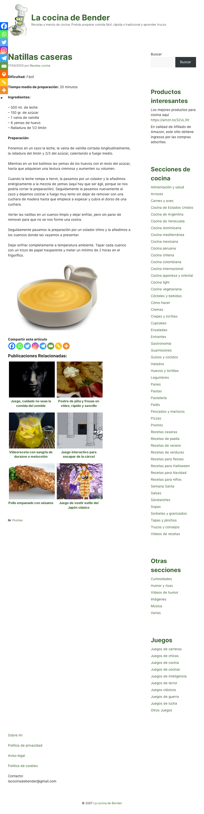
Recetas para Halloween (170, 466)
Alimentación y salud (167, 187)
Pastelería (159, 398)
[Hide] (1, 98)
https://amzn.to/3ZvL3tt (170, 120)
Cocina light (160, 282)
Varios (156, 613)
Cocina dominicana (166, 228)
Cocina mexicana (164, 242)
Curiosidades (161, 579)
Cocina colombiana (166, 262)
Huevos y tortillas (165, 371)
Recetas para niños (166, 479)
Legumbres (160, 378)
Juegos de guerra (165, 697)
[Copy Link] (58, 346)
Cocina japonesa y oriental (172, 276)
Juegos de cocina (165, 663)
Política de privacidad (25, 745)
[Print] (4, 74)
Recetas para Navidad (168, 473)
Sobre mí (15, 735)
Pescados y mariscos (168, 411)
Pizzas (156, 418)
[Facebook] (11, 346)
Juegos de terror (164, 683)
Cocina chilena (162, 255)
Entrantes (158, 337)
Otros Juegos (161, 710)
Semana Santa (162, 486)
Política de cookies (23, 766)
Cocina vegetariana (166, 289)
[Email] (50, 346)
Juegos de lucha (164, 703)
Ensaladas (159, 330)
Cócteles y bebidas (166, 296)
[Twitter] (27, 346)
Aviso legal (16, 756)
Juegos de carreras (166, 649)
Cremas (157, 310)
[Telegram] (42, 346)
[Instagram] (35, 346)
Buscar (156, 54)
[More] (66, 346)
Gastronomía (161, 344)
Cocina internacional (167, 269)
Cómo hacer (160, 303)
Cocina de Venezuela (168, 221)
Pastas (156, 391)
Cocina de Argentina (167, 214)
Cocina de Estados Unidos (172, 208)
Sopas (156, 507)
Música (156, 606)
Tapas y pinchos (164, 520)
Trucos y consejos (165, 527)
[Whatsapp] (19, 346)
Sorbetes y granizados (169, 513)
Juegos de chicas (165, 656)
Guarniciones (161, 350)
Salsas (156, 493)
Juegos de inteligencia (169, 676)
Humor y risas (162, 586)
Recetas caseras (164, 432)
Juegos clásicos (163, 690)
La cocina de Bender (70, 17)
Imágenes (158, 599)
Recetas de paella (165, 439)
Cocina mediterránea (167, 235)
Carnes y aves (162, 201)
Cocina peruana (163, 248)
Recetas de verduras (167, 452)
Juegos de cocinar (165, 669)
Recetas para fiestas (167, 459)
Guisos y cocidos (164, 357)
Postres (17, 520)
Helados (157, 364)
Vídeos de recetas (165, 534)
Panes (156, 384)
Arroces (157, 194)
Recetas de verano (166, 445)
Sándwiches (160, 500)
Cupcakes (159, 323)
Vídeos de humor (164, 592)
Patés (155, 405)
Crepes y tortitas (164, 316)
